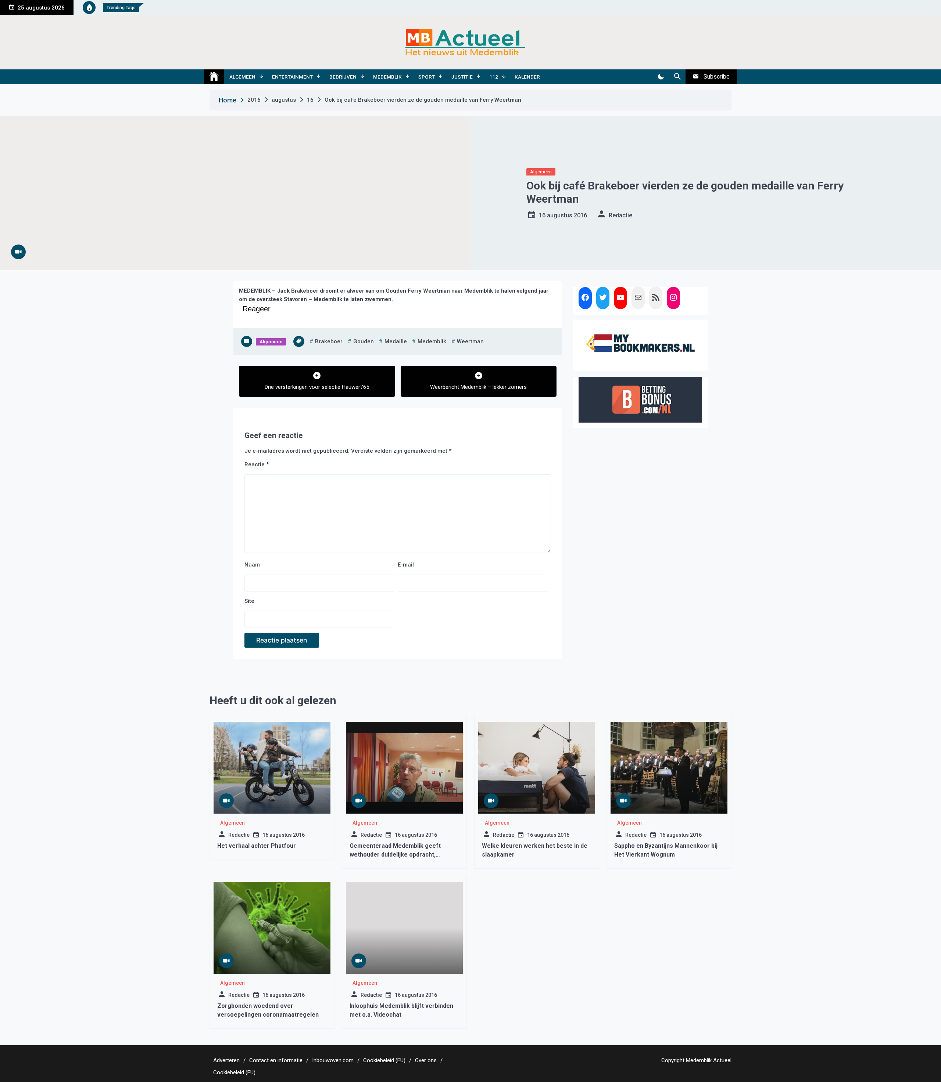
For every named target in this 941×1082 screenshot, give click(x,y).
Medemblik (387, 77)
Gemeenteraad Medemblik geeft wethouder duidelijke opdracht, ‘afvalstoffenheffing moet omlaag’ (398, 854)
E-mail (406, 564)
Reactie (256, 464)
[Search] (677, 76)
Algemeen (242, 77)
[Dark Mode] (660, 76)
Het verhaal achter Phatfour (256, 845)
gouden (363, 341)
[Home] (214, 76)
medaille (395, 341)
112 (493, 77)
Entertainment (292, 77)
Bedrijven (343, 77)
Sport (426, 77)
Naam (252, 564)
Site (249, 601)
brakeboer (329, 341)
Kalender (527, 77)
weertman (470, 341)
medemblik (432, 341)
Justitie (462, 77)
